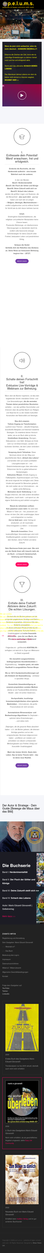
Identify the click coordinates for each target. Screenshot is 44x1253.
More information (18, 639)
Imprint (29, 639)
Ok (3, 636)
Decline (11, 636)
